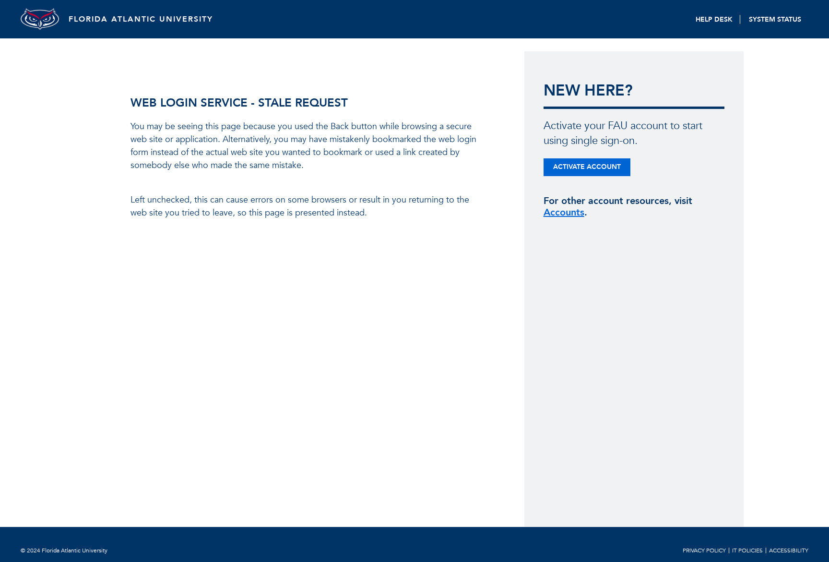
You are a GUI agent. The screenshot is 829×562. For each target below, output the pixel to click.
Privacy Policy (704, 550)
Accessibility (788, 550)
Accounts (564, 212)
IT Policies (747, 550)
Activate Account (587, 166)
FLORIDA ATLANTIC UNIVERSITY (141, 19)
